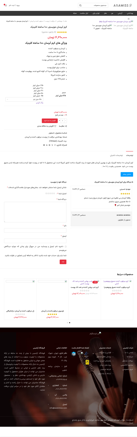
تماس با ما (129, 352)
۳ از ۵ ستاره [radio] (50, 194)
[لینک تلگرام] (44, 145)
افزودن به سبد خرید (50, 121)
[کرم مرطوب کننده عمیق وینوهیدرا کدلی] (116, 282)
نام (64, 225)
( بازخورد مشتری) (49, 32)
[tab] (129, 154)
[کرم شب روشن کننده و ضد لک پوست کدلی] (84, 282)
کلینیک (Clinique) (56, 141)
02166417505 (61, 379)
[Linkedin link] (46, 145)
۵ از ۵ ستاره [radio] (46, 194)
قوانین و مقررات (105, 352)
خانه (65, 21)
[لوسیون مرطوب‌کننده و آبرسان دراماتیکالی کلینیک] (52, 294)
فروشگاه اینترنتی (113, 420)
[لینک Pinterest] (49, 145)
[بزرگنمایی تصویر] (128, 18)
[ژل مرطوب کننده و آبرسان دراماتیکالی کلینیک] (20, 294)
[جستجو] (80, 5)
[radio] (24, 85)
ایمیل (63, 236)
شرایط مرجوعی (105, 369)
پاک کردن (39, 102)
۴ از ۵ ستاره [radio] (48, 194)
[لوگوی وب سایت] (123, 5)
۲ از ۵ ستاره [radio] (52, 194)
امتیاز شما (61, 194)
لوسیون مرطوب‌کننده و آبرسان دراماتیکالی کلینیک (52, 312)
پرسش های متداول (103, 356)
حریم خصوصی (127, 369)
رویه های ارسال (105, 365)
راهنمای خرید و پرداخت (102, 361)
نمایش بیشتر (127, 174)
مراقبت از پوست (50, 21)
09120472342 (61, 389)
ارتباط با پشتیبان (104, 373)
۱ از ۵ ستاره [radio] (54, 194)
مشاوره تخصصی (127, 365)
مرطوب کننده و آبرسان (36, 21)
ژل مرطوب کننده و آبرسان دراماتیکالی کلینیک (20, 312)
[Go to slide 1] (69, 322)
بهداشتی (59, 21)
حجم (64, 93)
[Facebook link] (55, 145)
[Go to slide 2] (67, 322)
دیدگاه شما (61, 199)
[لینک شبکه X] (52, 145)
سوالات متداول (127, 361)
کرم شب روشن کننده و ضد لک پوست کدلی (85, 288)
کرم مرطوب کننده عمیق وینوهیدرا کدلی (117, 288)
